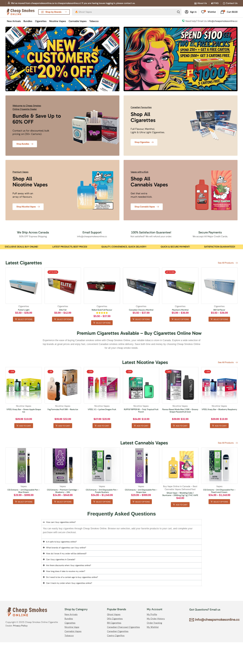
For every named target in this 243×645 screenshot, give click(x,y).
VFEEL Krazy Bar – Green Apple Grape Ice (23, 410)
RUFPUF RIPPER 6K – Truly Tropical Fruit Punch (141, 410)
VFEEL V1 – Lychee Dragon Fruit (102, 409)
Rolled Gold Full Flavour (102, 310)
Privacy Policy (20, 625)
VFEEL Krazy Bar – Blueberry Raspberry (219, 409)
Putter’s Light (23, 310)
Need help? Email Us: (211, 21)
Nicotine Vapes (23, 406)
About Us (202, 3)
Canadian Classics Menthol (141, 310)
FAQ (216, 3)
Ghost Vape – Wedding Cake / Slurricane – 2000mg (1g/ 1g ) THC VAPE (180, 494)
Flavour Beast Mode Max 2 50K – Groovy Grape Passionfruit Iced (180, 410)
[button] (191, 12)
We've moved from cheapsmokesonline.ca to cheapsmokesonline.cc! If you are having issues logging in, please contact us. (73, 3)
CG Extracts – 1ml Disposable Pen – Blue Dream (23, 490)
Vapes (24, 486)
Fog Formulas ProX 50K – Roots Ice (63, 409)
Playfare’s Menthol (180, 310)
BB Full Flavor (219, 310)
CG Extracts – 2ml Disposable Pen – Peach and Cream (219, 490)
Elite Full (62, 310)
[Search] (178, 12)
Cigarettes (23, 306)
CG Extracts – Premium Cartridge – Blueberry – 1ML (63, 490)
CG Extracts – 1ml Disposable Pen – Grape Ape (141, 490)
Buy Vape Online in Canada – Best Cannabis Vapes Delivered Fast (180, 488)
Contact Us (232, 3)
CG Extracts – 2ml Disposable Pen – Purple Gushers (102, 490)
